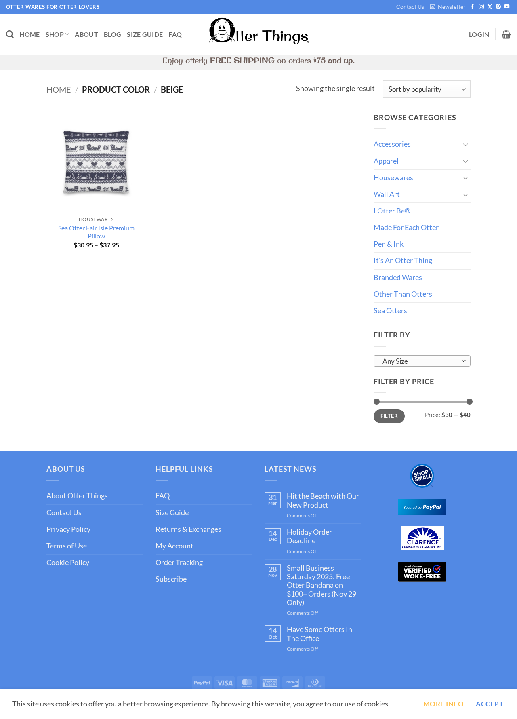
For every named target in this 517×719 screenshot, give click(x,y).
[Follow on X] (489, 7)
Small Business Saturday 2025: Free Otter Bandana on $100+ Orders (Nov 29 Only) (321, 585)
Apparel (386, 161)
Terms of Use (66, 546)
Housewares (393, 177)
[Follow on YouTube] (506, 7)
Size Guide (145, 34)
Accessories (392, 144)
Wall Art (387, 194)
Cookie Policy (67, 562)
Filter (389, 416)
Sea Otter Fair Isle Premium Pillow (96, 232)
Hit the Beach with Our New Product (323, 500)
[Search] (10, 34)
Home (29, 34)
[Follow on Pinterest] (498, 7)
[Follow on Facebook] (472, 7)
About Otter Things (77, 495)
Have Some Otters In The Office (319, 633)
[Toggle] (466, 144)
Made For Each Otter (406, 227)
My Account (174, 546)
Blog (112, 34)
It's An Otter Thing (403, 260)
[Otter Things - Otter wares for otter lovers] (258, 34)
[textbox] (419, 361)
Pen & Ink (389, 244)
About (86, 34)
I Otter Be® (392, 211)
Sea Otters (390, 310)
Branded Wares (398, 277)
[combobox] (422, 361)
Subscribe (171, 579)
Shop (55, 34)
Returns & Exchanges (188, 529)
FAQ (175, 34)
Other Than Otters (403, 294)
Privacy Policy (68, 529)
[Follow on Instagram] (481, 7)
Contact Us (410, 6)
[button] (447, 7)
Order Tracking (179, 562)
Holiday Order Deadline (309, 536)
